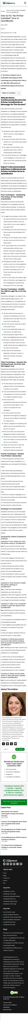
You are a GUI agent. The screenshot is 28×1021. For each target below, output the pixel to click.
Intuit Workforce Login (9, 912)
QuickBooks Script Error (9, 922)
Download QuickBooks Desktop (11, 896)
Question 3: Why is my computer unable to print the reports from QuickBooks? (13, 606)
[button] (14, 542)
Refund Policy (7, 1010)
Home (3, 11)
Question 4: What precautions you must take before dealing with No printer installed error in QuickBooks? (13, 642)
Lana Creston (6, 718)
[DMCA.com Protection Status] (14, 992)
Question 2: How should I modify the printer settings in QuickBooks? (13, 585)
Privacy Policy (7, 1002)
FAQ (4, 883)
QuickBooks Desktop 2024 (10, 901)
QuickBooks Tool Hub (9, 891)
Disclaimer (6, 1007)
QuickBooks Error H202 (9, 924)
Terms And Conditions (10, 1005)
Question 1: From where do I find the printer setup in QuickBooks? (13, 542)
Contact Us (6, 878)
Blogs (4, 875)
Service (5, 880)
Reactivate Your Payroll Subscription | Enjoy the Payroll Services (12, 814)
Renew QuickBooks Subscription (11, 919)
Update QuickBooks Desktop (11, 914)
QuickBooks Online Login (9, 904)
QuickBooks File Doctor (9, 899)
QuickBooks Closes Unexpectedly (12, 917)
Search (21, 749)
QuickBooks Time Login (9, 894)
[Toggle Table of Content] (18, 93)
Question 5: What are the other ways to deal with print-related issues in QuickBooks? (13, 676)
